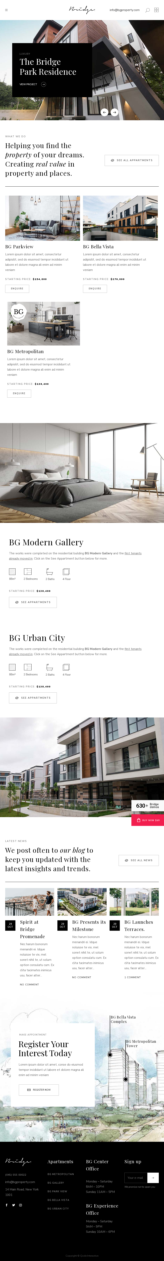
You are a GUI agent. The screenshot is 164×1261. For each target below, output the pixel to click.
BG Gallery (56, 1182)
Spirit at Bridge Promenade (32, 929)
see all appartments (135, 160)
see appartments (36, 602)
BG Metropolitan (61, 1174)
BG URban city (58, 1208)
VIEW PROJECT (28, 84)
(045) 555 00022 (15, 1174)
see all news (142, 860)
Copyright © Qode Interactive (82, 1255)
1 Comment (132, 977)
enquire (17, 288)
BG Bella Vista (58, 1200)
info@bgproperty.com (125, 10)
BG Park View (57, 1191)
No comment (29, 984)
